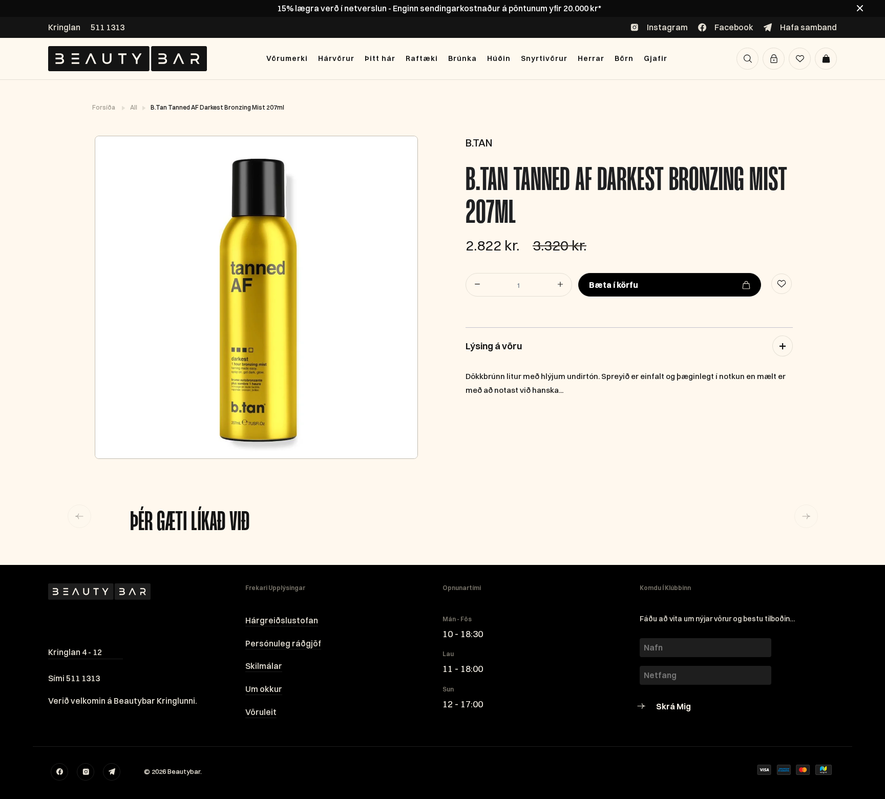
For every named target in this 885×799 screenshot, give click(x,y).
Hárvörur (336, 58)
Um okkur (263, 689)
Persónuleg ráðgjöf (283, 643)
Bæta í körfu (613, 285)
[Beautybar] (127, 58)
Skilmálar (263, 666)
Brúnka (462, 58)
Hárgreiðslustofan (281, 620)
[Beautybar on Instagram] (85, 772)
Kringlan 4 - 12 (75, 652)
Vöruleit (261, 712)
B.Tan (479, 142)
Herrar (591, 58)
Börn (624, 58)
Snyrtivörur (544, 58)
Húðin (499, 58)
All (134, 107)
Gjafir (655, 58)
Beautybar (183, 771)
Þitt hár (380, 58)
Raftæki (422, 58)
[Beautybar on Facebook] (59, 772)
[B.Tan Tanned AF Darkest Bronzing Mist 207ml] (256, 297)
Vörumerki (287, 58)
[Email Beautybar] (111, 772)
